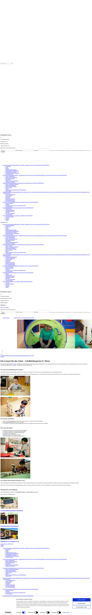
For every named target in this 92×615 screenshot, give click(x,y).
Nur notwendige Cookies (81, 607)
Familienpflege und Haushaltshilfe (12, 173)
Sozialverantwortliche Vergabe (68, 192)
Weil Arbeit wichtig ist (27, 175)
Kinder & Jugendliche (7, 165)
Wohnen (7, 168)
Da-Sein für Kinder (9, 174)
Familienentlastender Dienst (11, 169)
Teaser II (24, 207)
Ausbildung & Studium (10, 210)
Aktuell (7, 220)
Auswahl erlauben (81, 603)
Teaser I (21, 207)
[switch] (36, 613)
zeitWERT (8, 212)
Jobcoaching (8, 179)
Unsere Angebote (25, 183)
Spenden (7, 217)
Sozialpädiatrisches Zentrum (11, 171)
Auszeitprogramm (9, 206)
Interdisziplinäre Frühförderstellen (12, 170)
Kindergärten (8, 166)
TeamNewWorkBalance (10, 198)
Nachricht (36, 150)
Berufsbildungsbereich (10, 178)
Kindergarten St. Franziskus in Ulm (10, 541)
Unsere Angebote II (33, 183)
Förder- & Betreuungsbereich (11, 177)
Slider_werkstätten (19, 175)
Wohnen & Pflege (6, 183)
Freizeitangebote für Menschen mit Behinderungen (16, 205)
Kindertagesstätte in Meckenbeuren (10, 526)
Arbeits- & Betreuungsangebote (12, 180)
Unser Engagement (36, 165)
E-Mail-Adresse (19, 150)
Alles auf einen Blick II (55, 175)
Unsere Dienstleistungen (10, 194)
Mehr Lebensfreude (20, 202)
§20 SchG (14, 365)
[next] (2, 354)
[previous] (1, 354)
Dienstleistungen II (77, 192)
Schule (7, 167)
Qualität (40, 175)
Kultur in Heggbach (9, 203)
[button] (2, 356)
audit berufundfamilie (10, 211)
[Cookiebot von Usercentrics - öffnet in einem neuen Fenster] (8, 613)
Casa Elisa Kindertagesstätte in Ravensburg (12, 510)
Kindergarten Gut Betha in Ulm (7, 543)
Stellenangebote (9, 208)
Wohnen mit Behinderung (11, 185)
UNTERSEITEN (45, 165)
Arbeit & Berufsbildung (7, 175)
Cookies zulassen (81, 599)
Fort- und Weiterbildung (10, 201)
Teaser (41, 165)
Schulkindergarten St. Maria (28, 355)
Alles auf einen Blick (46, 175)
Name (3, 150)
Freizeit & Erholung (7, 202)
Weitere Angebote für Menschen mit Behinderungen (16, 189)
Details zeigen (66, 612)
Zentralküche (8, 196)
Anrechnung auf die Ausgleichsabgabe (54, 192)
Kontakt (13, 165)
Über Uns (5, 215)
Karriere (4, 207)
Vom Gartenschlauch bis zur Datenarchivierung (29, 192)
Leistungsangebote (42, 192)
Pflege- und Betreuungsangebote (12, 184)
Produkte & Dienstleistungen (8, 192)
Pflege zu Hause (9, 187)
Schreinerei (8, 197)
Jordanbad (8, 204)
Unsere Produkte (9, 195)
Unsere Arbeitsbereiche (10, 176)
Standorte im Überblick (10, 182)
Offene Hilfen (8, 191)
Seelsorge (7, 219)
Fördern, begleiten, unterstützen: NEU (24, 165)
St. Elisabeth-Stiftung (10, 216)
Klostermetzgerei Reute (10, 199)
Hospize (7, 188)
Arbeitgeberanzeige (16, 207)
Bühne (14, 183)
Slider (16, 165)
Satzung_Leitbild (19, 215)
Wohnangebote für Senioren (11, 186)
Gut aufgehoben (19, 183)
